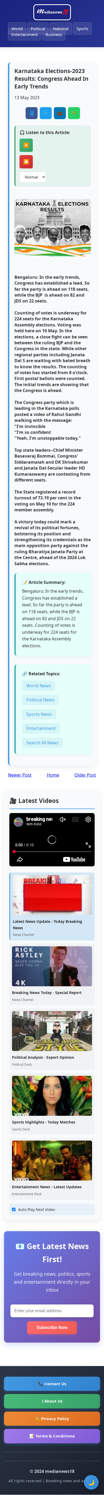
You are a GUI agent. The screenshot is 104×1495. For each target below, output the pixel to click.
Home (53, 775)
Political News (40, 700)
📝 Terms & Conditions (52, 1436)
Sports (82, 28)
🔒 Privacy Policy (52, 1418)
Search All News (42, 743)
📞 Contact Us (52, 1383)
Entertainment (24, 34)
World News (38, 686)
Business (54, 34)
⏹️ (26, 161)
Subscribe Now (52, 1327)
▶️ (26, 145)
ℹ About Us (52, 1401)
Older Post (85, 775)
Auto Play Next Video (36, 1209)
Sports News (39, 714)
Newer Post (19, 775)
